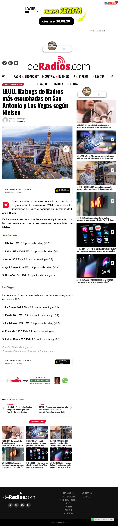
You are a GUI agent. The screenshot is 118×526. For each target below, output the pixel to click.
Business (68, 506)
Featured (20, 399)
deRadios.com (17, 121)
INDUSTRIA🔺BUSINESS (55, 76)
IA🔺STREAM (80, 76)
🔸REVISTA (97, 76)
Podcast (68, 509)
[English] (106, 3)
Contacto (87, 492)
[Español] (114, 3)
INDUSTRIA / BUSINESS (68, 499)
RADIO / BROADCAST (68, 496)
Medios (68, 503)
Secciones (68, 492)
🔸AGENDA (56, 83)
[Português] (110, 3)
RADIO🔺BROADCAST (26, 76)
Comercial (87, 496)
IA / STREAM (68, 513)
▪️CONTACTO (74, 83)
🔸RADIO (41, 83)
